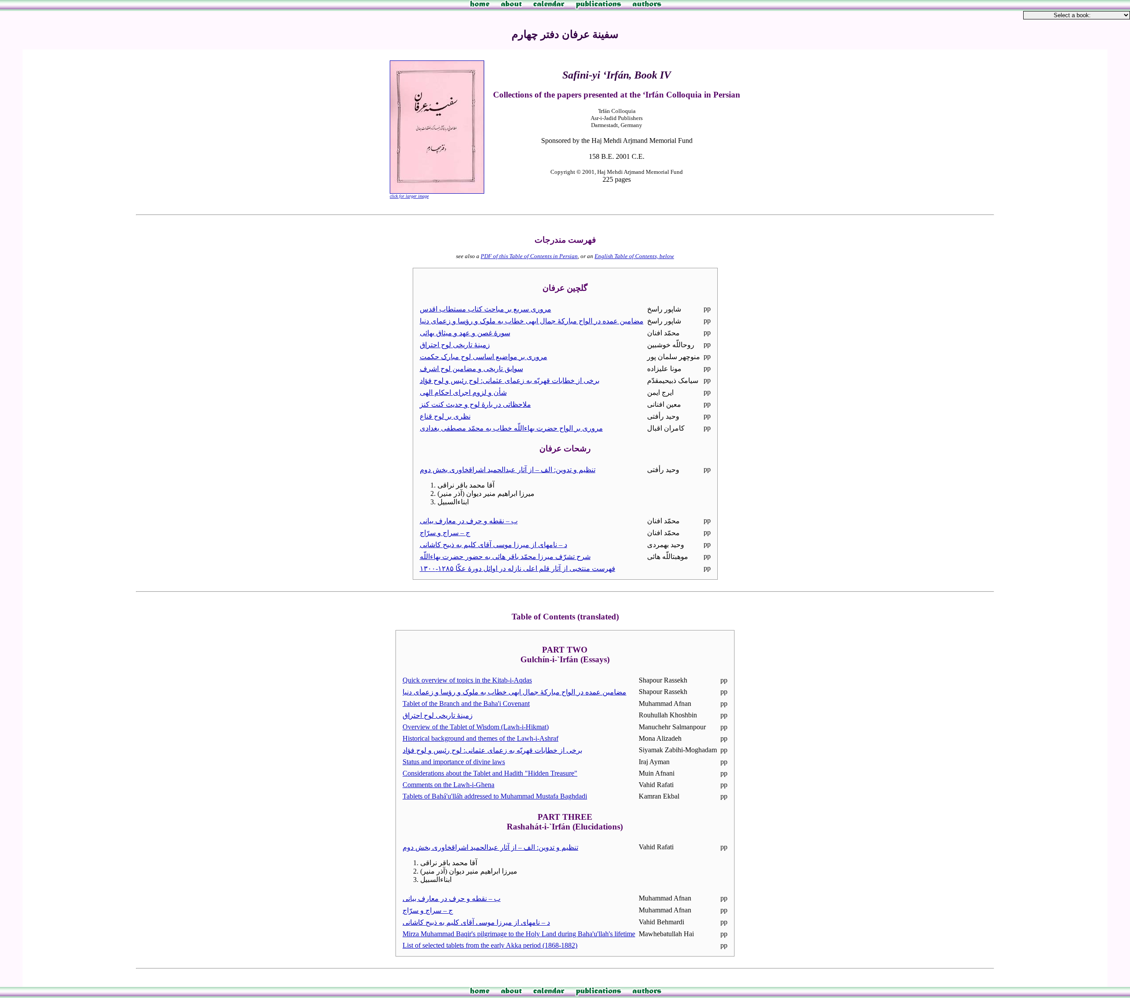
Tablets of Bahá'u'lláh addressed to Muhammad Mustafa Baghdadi (495, 796)
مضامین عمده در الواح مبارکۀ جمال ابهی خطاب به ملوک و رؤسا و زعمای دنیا (532, 321)
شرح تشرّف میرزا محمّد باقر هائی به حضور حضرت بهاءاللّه (505, 556)
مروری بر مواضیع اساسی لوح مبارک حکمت (483, 356)
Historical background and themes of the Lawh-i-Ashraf (480, 738)
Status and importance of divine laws (454, 761)
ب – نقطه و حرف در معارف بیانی (469, 521)
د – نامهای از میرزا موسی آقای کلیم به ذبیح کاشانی (493, 544)
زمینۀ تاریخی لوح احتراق (455, 345)
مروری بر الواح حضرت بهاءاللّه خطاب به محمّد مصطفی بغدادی (511, 428)
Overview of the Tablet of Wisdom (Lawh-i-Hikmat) (476, 727)
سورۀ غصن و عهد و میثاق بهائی (465, 333)
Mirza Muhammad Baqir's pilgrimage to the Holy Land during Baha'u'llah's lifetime (519, 934)
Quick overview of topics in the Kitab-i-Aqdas (467, 680)
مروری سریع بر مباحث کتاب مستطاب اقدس (485, 309)
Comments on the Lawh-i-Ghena (448, 784)
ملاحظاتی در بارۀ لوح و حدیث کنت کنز (475, 404)
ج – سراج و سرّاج (445, 533)
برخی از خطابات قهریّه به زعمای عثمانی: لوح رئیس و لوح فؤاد (509, 380)
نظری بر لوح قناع (445, 416)
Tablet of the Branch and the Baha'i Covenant (466, 703)
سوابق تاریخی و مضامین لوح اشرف (471, 368)
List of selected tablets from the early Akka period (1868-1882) (490, 945)
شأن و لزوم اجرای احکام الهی (463, 392)
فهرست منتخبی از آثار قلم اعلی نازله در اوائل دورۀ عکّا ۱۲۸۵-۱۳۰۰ (517, 568)
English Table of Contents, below (634, 256)
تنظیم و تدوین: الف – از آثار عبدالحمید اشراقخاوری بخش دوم (507, 469)
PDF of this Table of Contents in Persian (529, 256)
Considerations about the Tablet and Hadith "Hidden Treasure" (490, 773)
